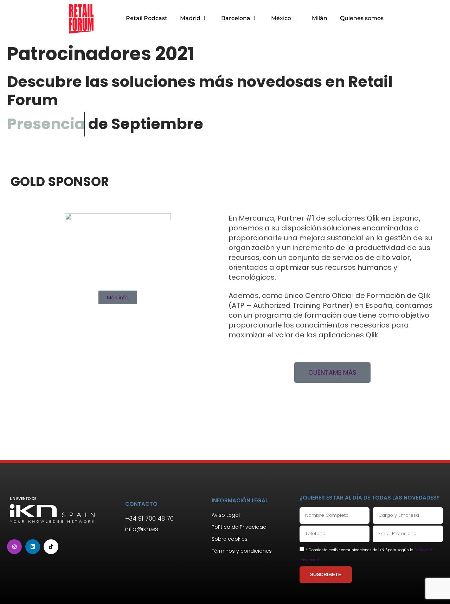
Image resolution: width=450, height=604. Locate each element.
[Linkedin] (32, 546)
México (281, 18)
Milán (319, 18)
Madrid (190, 18)
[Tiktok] (51, 546)
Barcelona (235, 18)
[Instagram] (14, 546)
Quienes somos (362, 18)
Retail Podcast (146, 18)
